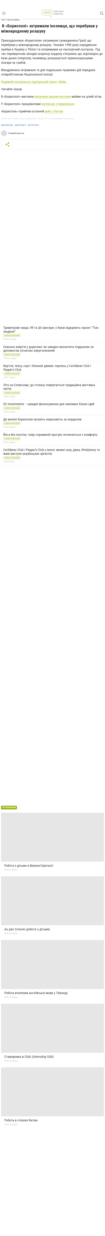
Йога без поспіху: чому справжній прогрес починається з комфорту (50, 435)
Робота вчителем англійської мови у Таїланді (36, 993)
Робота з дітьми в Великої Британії (28, 866)
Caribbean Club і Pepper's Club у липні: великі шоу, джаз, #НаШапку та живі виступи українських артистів (51, 452)
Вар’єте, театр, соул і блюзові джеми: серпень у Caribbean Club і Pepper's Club (47, 368)
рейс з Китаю (54, 111)
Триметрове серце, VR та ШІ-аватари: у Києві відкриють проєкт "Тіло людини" (51, 329)
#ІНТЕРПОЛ (33, 125)
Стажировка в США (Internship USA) (29, 1057)
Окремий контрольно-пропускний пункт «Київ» (34, 82)
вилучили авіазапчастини (53, 96)
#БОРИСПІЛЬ (7, 125)
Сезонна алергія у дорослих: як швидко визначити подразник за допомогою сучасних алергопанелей (48, 349)
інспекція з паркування (58, 104)
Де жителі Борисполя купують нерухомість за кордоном (42, 419)
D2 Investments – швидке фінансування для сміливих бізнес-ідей (48, 404)
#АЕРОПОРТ (20, 125)
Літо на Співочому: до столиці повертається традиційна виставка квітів (49, 387)
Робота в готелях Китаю (21, 1120)
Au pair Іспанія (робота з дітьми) (27, 929)
